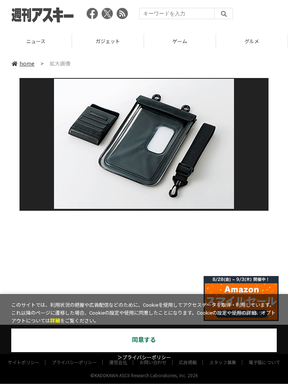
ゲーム (179, 41)
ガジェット (108, 41)
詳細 (55, 321)
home (27, 63)
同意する (144, 340)
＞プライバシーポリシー (144, 357)
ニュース (35, 41)
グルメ (251, 41)
